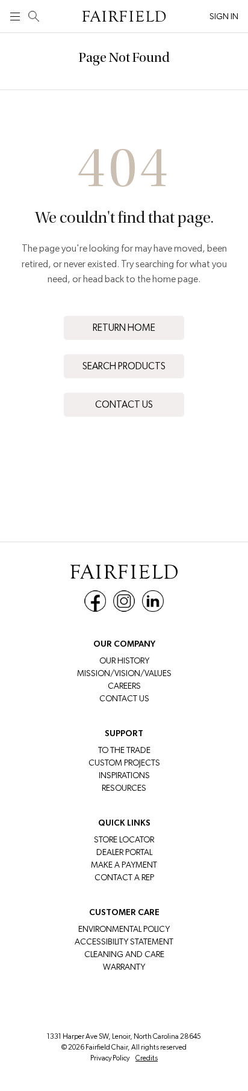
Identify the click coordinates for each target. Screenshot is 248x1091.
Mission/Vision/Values (124, 673)
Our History (124, 660)
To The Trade (124, 750)
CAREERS (124, 686)
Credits (146, 1058)
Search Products (124, 366)
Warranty (124, 967)
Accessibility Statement (124, 941)
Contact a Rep (124, 877)
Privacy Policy (109, 1058)
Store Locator (124, 839)
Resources (124, 788)
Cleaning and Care (124, 954)
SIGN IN (223, 16)
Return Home (124, 327)
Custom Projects (124, 762)
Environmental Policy (124, 929)
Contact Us (124, 404)
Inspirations (124, 775)
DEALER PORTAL (124, 852)
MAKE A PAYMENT (124, 864)
